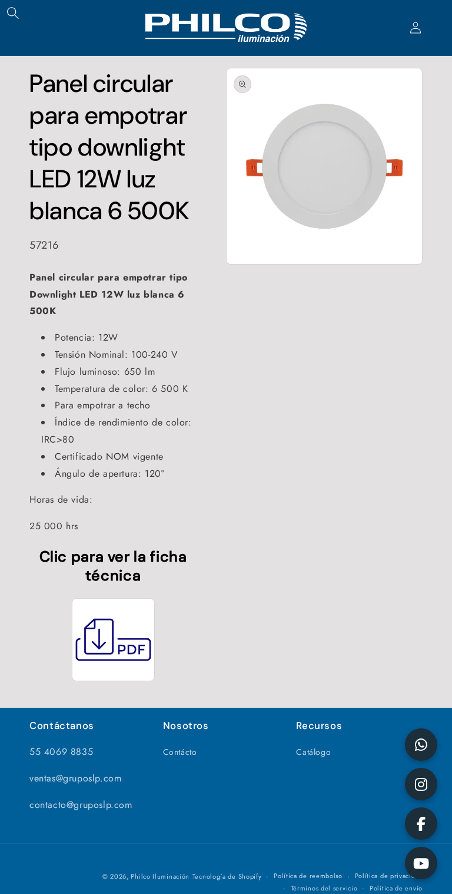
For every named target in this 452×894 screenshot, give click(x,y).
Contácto (180, 752)
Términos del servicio (324, 888)
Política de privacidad (389, 875)
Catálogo (313, 752)
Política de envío (396, 888)
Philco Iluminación (160, 876)
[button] (13, 13)
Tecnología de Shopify (227, 876)
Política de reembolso (308, 875)
